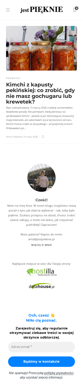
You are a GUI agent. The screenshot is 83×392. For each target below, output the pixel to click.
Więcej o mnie (41, 245)
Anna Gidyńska (14, 136)
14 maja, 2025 (30, 136)
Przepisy (13, 78)
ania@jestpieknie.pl (41, 239)
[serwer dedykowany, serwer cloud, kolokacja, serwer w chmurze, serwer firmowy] (41, 272)
